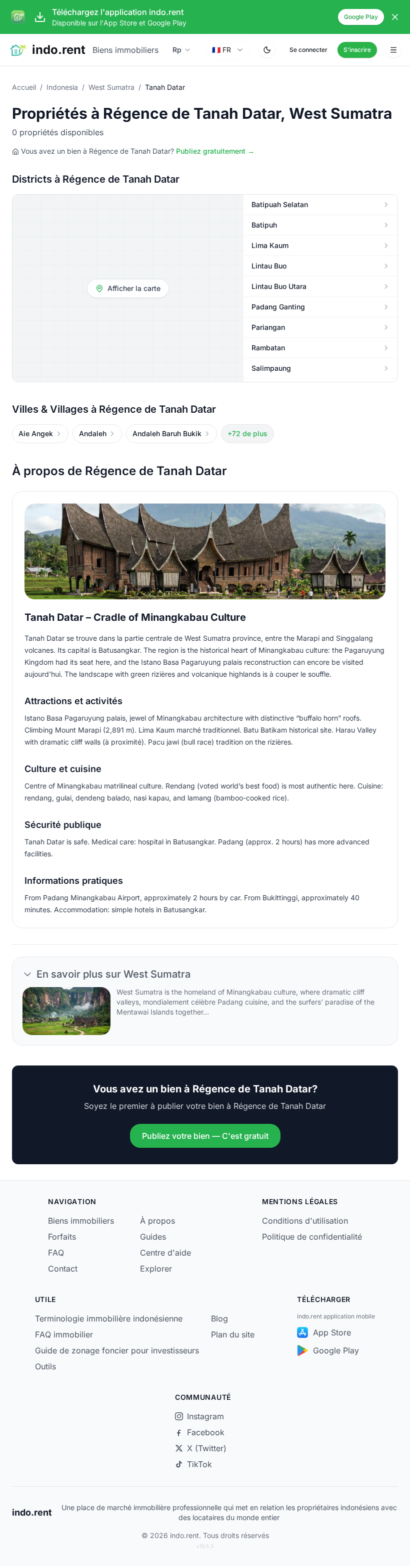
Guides (153, 1237)
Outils (45, 1366)
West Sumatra (111, 87)
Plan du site (232, 1334)
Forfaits (62, 1237)
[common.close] (395, 17)
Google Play (361, 16)
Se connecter (309, 49)
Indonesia (62, 87)
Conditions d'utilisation (305, 1221)
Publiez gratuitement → (215, 151)
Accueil (24, 87)
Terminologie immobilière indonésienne (108, 1318)
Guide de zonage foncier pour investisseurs (117, 1350)
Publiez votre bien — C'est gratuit (205, 1136)
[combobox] (228, 50)
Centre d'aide (165, 1253)
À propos (157, 1221)
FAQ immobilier (64, 1334)
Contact (63, 1269)
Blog (219, 1318)
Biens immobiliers (125, 50)
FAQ (56, 1253)
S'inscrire (357, 49)
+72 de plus (248, 433)
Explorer (156, 1269)
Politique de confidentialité (312, 1237)
